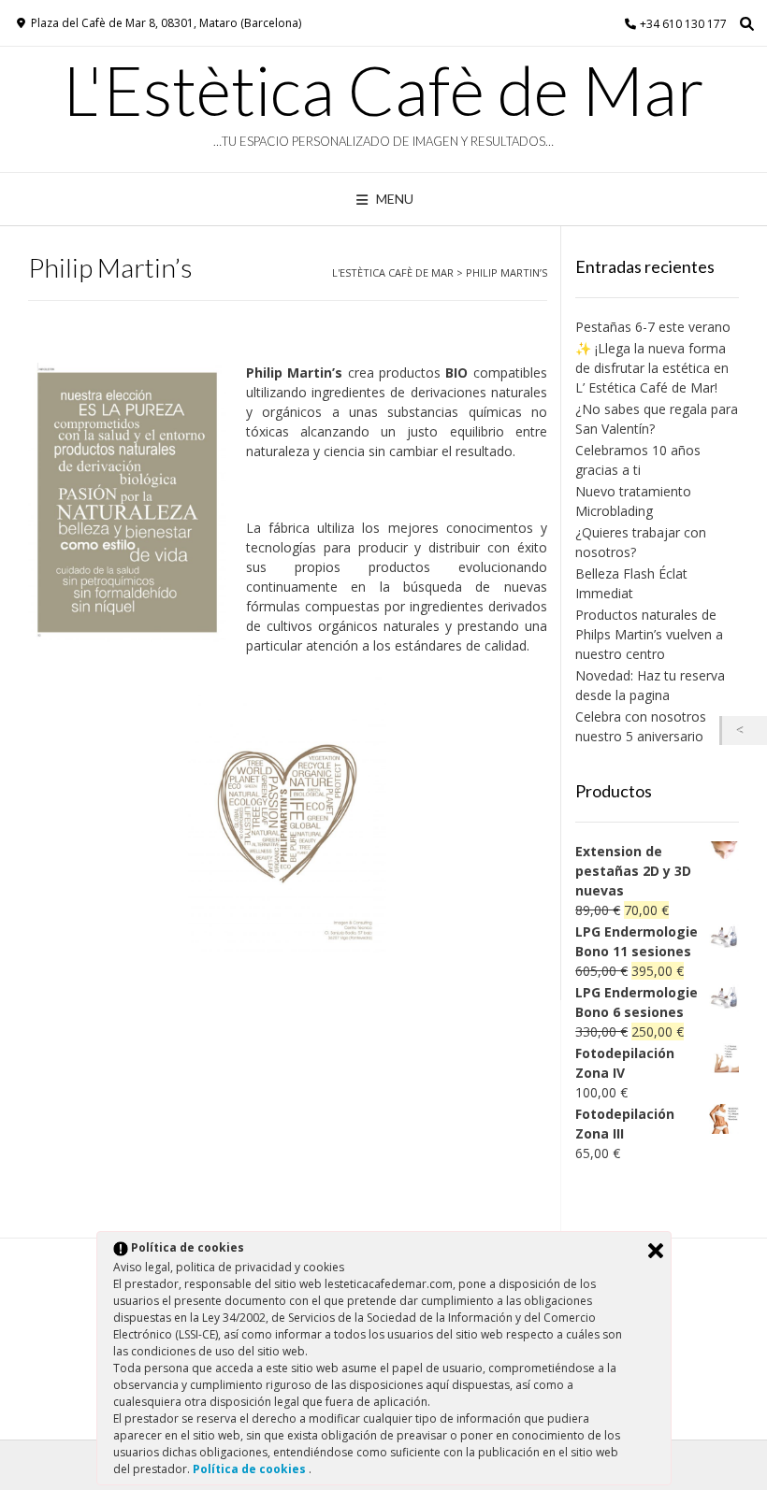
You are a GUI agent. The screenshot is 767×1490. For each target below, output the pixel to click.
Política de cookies (251, 1469)
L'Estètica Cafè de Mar (383, 89)
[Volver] (744, 730)
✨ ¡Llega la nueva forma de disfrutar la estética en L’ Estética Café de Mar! (652, 367)
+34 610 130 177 (683, 24)
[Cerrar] (655, 1250)
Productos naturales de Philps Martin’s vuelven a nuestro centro (649, 634)
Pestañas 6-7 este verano (653, 327)
